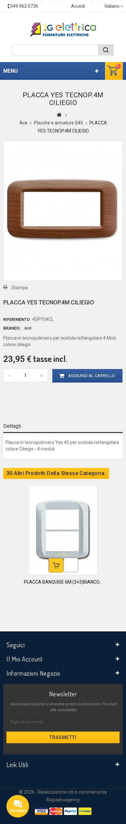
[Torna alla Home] (59, 114)
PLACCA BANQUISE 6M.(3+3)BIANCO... (63, 582)
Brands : (12, 328)
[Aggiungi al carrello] (56, 565)
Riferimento (16, 319)
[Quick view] (71, 565)
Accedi (78, 6)
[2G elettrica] (63, 30)
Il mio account (24, 659)
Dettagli (12, 426)
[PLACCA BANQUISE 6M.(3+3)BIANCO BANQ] (63, 530)
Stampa (19, 287)
